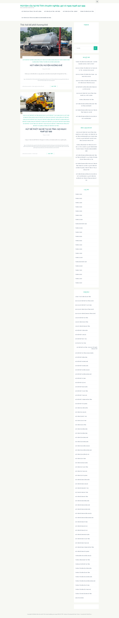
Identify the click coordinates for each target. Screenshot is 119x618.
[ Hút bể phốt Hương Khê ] (60, 119)
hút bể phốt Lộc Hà (52, 146)
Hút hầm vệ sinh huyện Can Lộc (83, 513)
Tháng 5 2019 (78, 278)
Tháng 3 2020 (78, 249)
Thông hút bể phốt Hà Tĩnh (82, 564)
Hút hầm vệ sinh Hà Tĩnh (53, 147)
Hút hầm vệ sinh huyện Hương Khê (84, 517)
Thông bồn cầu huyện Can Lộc (83, 555)
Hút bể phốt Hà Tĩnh (30, 79)
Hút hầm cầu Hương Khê (81, 437)
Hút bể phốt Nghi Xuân (81, 386)
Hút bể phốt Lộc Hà (80, 382)
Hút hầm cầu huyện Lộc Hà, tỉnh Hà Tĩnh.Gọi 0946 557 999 (86, 178)
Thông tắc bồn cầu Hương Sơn (83, 576)
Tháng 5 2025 (78, 194)
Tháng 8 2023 (78, 236)
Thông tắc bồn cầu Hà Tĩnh (87, 11)
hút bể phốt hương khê (39, 79)
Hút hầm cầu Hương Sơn (81, 441)
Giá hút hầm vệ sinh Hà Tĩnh (82, 326)
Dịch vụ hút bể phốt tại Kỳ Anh (83, 305)
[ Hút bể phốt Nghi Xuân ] (62, 121)
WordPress (89, 614)
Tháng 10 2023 (79, 228)
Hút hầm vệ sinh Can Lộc (81, 483)
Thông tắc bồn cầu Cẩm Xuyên (83, 568)
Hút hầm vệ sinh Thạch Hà (82, 543)
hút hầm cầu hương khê (58, 79)
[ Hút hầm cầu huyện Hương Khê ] (48, 59)
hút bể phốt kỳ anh (44, 146)
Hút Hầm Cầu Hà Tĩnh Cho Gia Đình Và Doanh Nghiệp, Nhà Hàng (36, 17)
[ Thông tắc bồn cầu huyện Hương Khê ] (49, 61)
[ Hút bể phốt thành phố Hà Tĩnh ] (58, 123)
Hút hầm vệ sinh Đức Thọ (81, 488)
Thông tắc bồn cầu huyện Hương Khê (85, 581)
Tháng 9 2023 (78, 232)
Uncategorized (79, 597)
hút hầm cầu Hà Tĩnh (48, 79)
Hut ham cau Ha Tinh (80, 420)
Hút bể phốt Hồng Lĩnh (60, 145)
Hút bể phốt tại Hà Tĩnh (81, 391)
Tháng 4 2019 (78, 282)
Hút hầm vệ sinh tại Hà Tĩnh (82, 538)
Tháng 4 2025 (78, 198)
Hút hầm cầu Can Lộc (80, 412)
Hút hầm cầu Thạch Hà (81, 471)
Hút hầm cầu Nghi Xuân (81, 462)
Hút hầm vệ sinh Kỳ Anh (81, 521)
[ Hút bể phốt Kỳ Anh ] (39, 121)
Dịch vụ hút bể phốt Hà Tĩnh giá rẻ (84, 300)
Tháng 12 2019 (79, 257)
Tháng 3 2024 (78, 211)
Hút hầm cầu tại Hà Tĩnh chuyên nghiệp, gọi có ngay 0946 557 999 (52, 5)
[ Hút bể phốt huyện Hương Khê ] (31, 59)
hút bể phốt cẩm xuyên (31, 145)
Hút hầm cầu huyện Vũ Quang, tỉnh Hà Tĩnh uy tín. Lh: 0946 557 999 (86, 167)
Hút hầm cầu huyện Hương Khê (46, 65)
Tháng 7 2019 (78, 270)
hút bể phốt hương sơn (35, 146)
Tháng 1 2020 (78, 253)
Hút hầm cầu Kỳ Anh (80, 458)
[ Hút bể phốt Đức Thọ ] (34, 119)
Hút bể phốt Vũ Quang (81, 403)
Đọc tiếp (54, 86)
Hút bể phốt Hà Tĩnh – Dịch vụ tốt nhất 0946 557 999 (87, 348)
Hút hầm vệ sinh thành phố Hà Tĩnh (84, 547)
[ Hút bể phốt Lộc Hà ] (50, 121)
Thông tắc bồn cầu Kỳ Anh (82, 585)
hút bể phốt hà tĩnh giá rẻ (50, 145)
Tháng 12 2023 (79, 219)
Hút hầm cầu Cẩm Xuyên (81, 407)
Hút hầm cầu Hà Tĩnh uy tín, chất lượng (31, 11)
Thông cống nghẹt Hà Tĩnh (82, 559)
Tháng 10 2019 (79, 266)
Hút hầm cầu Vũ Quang (81, 475)
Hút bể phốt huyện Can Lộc (82, 369)
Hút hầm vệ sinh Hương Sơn (82, 509)
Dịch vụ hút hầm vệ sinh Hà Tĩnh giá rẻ (85, 313)
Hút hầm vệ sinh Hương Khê (82, 505)
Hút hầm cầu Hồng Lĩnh (81, 429)
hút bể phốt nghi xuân (61, 146)
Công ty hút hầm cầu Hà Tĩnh (83, 296)
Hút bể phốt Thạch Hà (81, 395)
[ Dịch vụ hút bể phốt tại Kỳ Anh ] (51, 115)
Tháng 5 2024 (78, 202)
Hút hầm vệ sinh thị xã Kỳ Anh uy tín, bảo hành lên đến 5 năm (86, 149)
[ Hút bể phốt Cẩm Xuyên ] (55, 117)
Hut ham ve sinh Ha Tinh (81, 492)
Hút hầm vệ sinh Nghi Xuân (82, 534)
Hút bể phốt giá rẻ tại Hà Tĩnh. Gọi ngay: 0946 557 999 (46, 130)
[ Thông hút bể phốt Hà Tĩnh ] (51, 125)
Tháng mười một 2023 (81, 223)
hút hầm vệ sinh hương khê (49, 80)
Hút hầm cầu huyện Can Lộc (82, 445)
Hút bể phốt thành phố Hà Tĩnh (83, 399)
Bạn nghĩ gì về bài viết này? (38, 86)
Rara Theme (77, 614)
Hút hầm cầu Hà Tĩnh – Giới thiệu (52, 11)
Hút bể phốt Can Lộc (80, 334)
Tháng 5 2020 (78, 244)
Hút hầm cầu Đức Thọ (81, 416)
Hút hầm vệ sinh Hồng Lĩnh (82, 500)
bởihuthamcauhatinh (26, 86)
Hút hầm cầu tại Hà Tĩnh (81, 467)
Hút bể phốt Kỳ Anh (80, 378)
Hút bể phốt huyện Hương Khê (83, 374)
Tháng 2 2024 (78, 215)
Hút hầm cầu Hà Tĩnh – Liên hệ (70, 11)
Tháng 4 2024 (78, 206)
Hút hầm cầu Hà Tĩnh (80, 424)
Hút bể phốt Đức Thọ (81, 338)
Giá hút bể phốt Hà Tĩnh (81, 317)
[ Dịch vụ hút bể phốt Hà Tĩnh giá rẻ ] (32, 115)
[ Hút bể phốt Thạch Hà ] (42, 123)
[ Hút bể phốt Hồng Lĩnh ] (46, 119)
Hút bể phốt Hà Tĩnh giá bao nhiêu (84, 353)
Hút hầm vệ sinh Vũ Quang (82, 551)
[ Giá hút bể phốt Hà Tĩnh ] (42, 117)
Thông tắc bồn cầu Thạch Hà (83, 589)
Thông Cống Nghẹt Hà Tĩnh (86, 99)
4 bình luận (35, 153)
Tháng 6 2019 (78, 274)
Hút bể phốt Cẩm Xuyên (81, 330)
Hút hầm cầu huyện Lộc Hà (82, 454)
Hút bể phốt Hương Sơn (81, 365)
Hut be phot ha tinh (80, 343)
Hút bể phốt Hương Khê (81, 361)
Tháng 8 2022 (78, 240)
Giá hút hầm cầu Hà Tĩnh (81, 322)
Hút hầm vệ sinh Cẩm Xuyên (82, 479)
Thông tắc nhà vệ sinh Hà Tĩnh (83, 593)
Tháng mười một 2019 (81, 261)
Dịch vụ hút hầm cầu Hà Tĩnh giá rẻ (84, 309)
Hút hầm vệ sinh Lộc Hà (81, 526)
